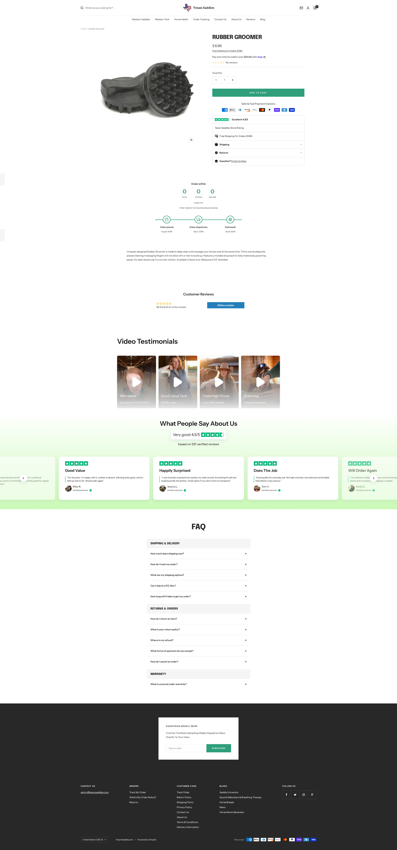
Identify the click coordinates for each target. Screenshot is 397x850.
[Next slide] (373, 478)
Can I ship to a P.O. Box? (163, 585)
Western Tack (162, 19)
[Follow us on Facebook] (286, 794)
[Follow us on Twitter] (295, 794)
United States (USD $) (93, 839)
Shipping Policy (185, 802)
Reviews (250, 19)
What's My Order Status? (142, 797)
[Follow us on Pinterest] (312, 794)
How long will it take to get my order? (170, 596)
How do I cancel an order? (164, 661)
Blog (262, 19)
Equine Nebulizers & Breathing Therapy (241, 797)
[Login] (308, 8)
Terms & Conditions (187, 822)
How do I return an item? (163, 618)
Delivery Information (188, 827)
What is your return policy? (165, 629)
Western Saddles (141, 19)
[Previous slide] (23, 478)
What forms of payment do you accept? (172, 650)
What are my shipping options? (167, 574)
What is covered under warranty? (168, 684)
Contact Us (220, 19)
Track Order (183, 792)
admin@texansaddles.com (95, 792)
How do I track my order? (164, 564)
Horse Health (181, 19)
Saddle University (229, 792)
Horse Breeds (227, 802)
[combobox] (108, 8)
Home (83, 28)
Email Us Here (238, 161)
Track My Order (137, 792)
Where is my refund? (161, 640)
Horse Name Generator (232, 812)
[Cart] (314, 7)
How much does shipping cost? (167, 553)
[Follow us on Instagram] (303, 794)
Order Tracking (201, 19)
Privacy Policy (184, 807)
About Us (236, 19)
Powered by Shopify (146, 839)
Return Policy (184, 797)
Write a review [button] (225, 305)
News (222, 807)
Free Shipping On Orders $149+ (227, 50)
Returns (133, 802)
